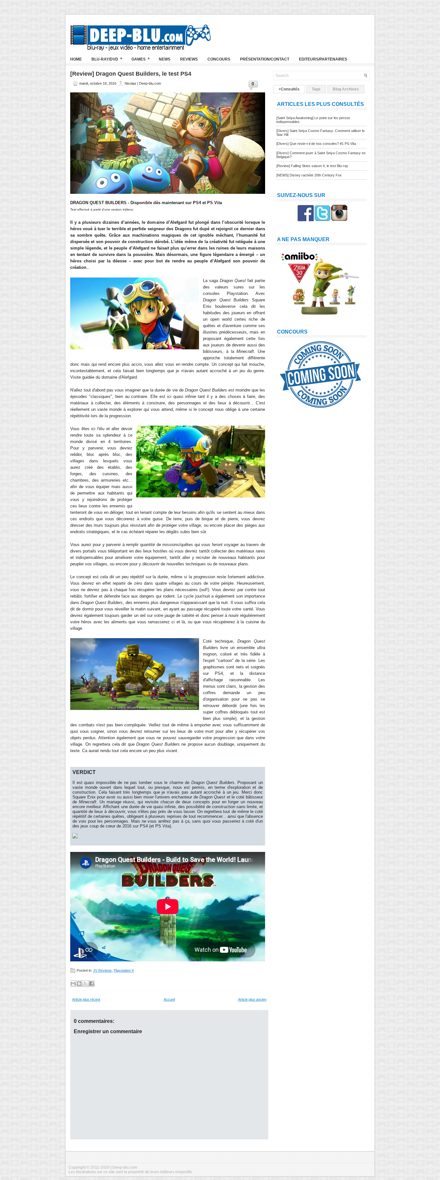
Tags (316, 89)
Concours (218, 59)
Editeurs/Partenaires (323, 59)
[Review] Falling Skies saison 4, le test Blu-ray (312, 166)
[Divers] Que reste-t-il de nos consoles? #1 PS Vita (316, 144)
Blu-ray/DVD (106, 58)
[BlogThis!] (79, 983)
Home (76, 59)
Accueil (169, 999)
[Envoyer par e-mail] (73, 983)
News (164, 59)
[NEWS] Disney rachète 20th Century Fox (309, 175)
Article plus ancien (252, 999)
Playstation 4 (124, 970)
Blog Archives (346, 89)
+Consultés (289, 89)
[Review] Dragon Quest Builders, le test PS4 (130, 74)
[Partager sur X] (85, 983)
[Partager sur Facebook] (91, 983)
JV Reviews (102, 970)
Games (140, 58)
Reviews (189, 59)
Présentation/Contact (264, 59)
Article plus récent (86, 999)
